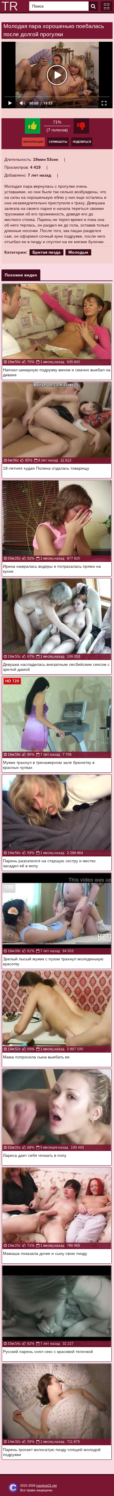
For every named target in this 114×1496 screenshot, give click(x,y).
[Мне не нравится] (81, 126)
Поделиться (82, 141)
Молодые (78, 252)
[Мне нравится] (32, 126)
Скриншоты (58, 141)
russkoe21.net (46, 1485)
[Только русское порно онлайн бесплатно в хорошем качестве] (8, 6)
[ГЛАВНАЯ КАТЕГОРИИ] (107, 6)
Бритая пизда (46, 252)
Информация (33, 141)
